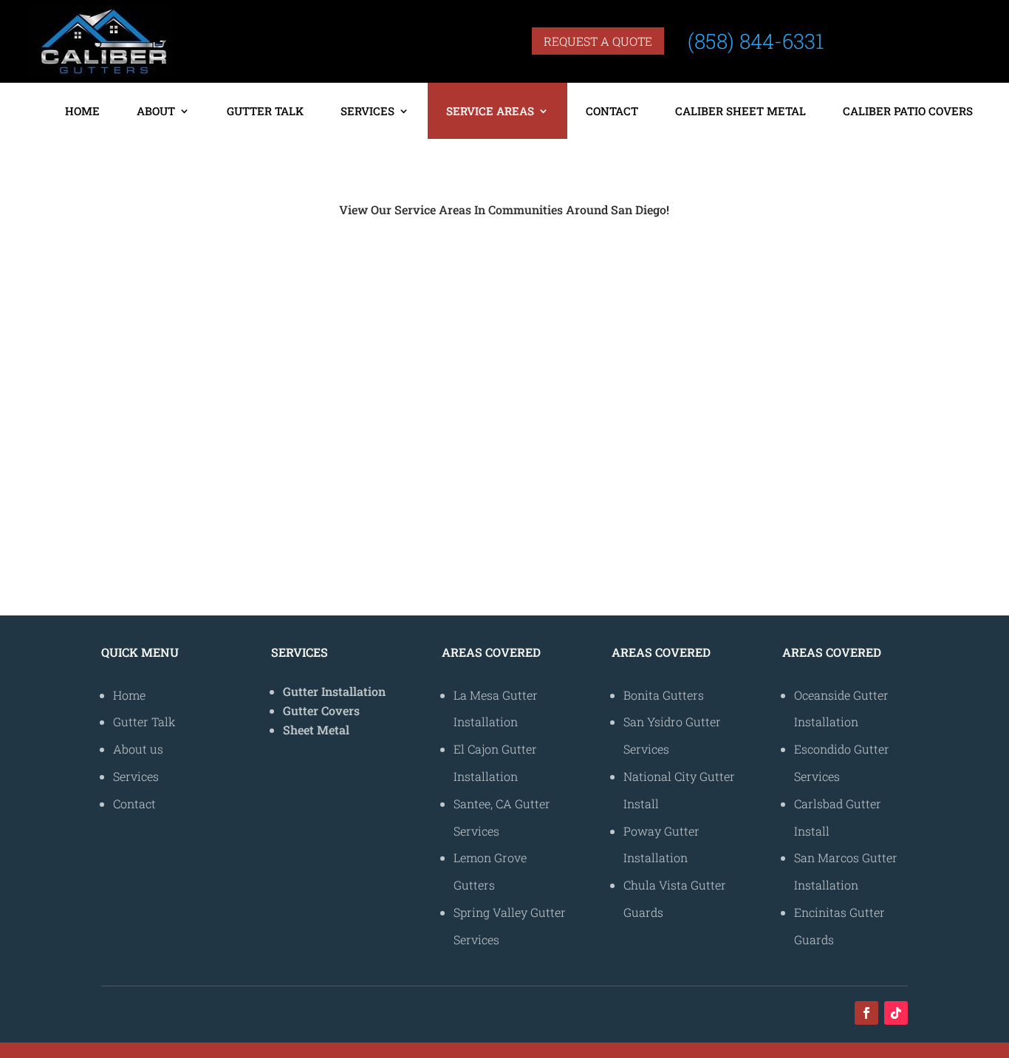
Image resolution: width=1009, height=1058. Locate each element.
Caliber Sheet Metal (740, 110)
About (156, 110)
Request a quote (598, 41)
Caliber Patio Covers (908, 110)
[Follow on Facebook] (866, 1013)
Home (82, 110)
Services (367, 110)
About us (138, 749)
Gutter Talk (265, 110)
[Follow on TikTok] (896, 1013)
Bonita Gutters (323, 284)
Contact (612, 110)
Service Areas (490, 110)
